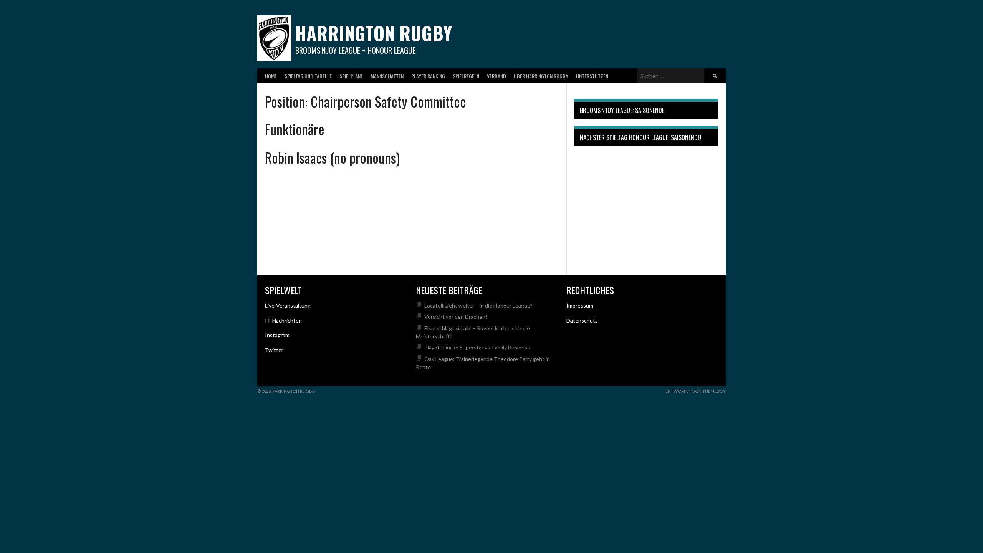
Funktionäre (294, 129)
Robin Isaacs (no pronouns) (332, 157)
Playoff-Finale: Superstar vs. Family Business (477, 347)
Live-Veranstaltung (288, 305)
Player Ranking (428, 76)
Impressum (579, 305)
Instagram (277, 335)
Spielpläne (351, 76)
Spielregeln (466, 76)
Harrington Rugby (373, 32)
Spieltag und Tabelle (308, 76)
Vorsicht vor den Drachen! (455, 316)
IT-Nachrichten (283, 320)
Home (271, 76)
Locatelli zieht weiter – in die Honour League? (478, 305)
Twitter (274, 350)
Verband (496, 76)
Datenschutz (581, 320)
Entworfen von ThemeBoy (695, 391)
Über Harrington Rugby (541, 76)
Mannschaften (387, 76)
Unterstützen (592, 76)
